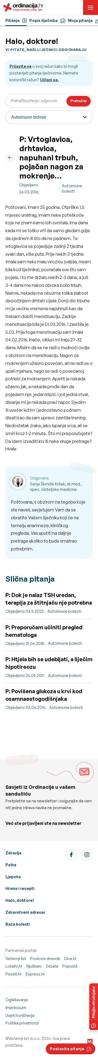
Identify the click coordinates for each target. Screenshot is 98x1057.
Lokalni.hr (13, 966)
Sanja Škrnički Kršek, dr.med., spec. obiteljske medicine (56, 487)
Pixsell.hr (13, 974)
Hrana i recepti (20, 888)
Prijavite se (21, 66)
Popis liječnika (43, 20)
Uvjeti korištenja (19, 1015)
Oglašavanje (16, 999)
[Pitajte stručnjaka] (93, 1006)
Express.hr (35, 974)
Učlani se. (49, 79)
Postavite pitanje (67, 1048)
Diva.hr (70, 958)
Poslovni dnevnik (45, 958)
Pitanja (12, 20)
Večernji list (15, 958)
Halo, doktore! (19, 900)
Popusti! (70, 966)
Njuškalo (34, 966)
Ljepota (13, 876)
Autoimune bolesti (72, 188)
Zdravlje (13, 853)
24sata (52, 966)
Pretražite (79, 101)
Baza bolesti (17, 924)
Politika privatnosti (22, 1023)
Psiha (10, 865)
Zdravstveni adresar (25, 912)
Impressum (15, 1007)
